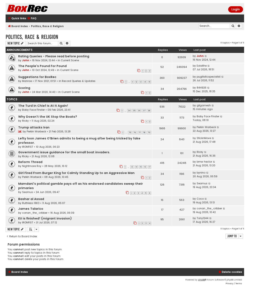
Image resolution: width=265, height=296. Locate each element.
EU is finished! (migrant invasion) (45, 218)
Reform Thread (30, 162)
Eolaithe (202, 65)
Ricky (25, 120)
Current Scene (70, 60)
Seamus (27, 192)
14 (145, 82)
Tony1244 (202, 218)
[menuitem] (31, 18)
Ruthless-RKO (30, 203)
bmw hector (204, 161)
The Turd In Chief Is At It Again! (43, 106)
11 (132, 82)
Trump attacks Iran (33, 127)
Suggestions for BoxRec (37, 77)
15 (149, 82)
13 (141, 82)
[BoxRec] (38, 8)
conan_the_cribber (34, 213)
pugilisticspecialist (208, 76)
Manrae (27, 81)
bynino (201, 172)
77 (140, 132)
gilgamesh (204, 105)
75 (130, 132)
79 (149, 132)
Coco (200, 198)
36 (139, 110)
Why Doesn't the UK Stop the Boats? (47, 117)
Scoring (24, 88)
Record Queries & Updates (78, 81)
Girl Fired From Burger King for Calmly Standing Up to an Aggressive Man (76, 173)
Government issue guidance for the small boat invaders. (64, 152)
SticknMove (204, 138)
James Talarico (30, 209)
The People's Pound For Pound (42, 66)
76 (135, 132)
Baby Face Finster (33, 109)
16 (145, 167)
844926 (201, 87)
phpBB (201, 279)
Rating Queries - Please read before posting (53, 56)
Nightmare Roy (31, 166)
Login (235, 9)
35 (134, 110)
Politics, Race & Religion (32, 37)
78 (144, 132)
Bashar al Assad (31, 199)
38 (149, 110)
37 (144, 110)
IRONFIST (27, 147)
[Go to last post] (206, 56)
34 (129, 110)
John (25, 60)
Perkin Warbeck (36, 131)
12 (136, 82)
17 (149, 167)
